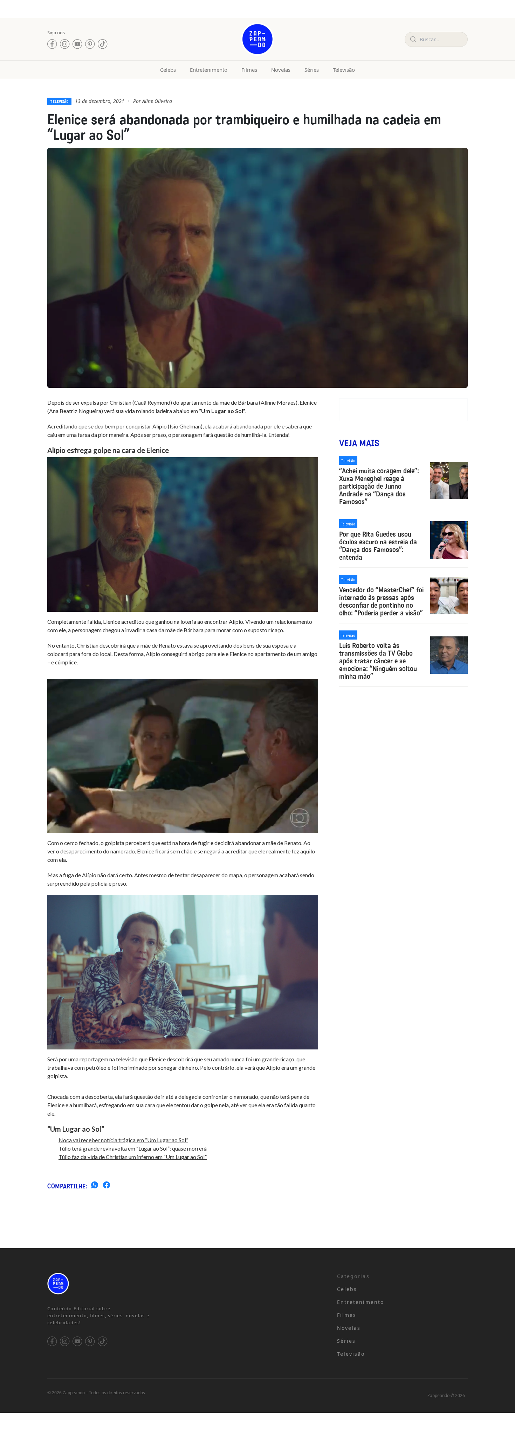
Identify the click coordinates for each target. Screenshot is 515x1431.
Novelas (280, 69)
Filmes (249, 69)
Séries (311, 69)
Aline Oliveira (157, 101)
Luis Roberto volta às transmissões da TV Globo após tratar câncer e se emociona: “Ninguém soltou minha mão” (378, 661)
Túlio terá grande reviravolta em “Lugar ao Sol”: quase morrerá (133, 1148)
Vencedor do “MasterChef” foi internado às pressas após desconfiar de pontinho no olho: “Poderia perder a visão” (381, 601)
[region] (91, 1376)
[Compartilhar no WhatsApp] (94, 1186)
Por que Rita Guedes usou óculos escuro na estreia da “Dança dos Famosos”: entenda (378, 545)
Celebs (168, 69)
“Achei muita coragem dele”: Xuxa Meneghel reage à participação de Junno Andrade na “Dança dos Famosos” (379, 486)
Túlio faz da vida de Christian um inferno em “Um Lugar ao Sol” (133, 1156)
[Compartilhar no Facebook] (106, 1186)
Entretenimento (208, 69)
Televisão (344, 69)
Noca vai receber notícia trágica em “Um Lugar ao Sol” (123, 1140)
